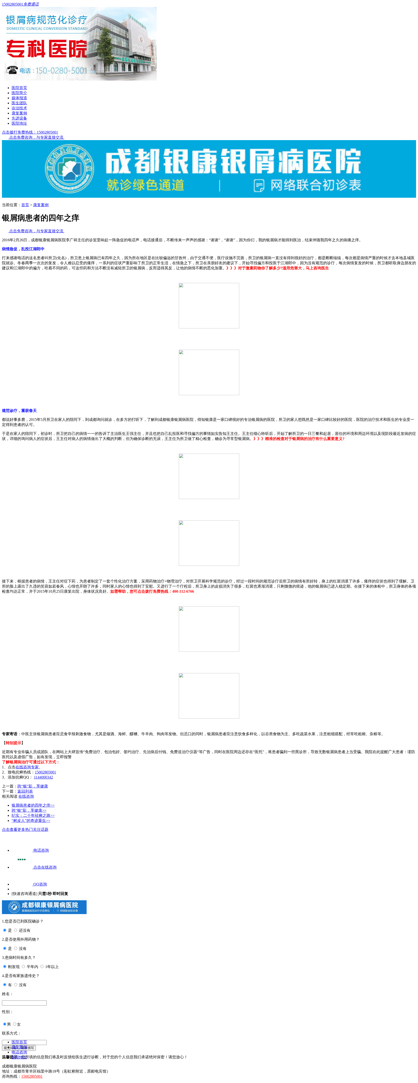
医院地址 (19, 123)
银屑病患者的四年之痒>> (33, 805)
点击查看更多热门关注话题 (25, 829)
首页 (25, 205)
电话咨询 (19, 1052)
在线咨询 (26, 796)
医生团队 (19, 103)
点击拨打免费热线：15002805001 (30, 132)
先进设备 (19, 118)
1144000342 (43, 777)
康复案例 (19, 113)
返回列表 (25, 791)
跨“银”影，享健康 (32, 786)
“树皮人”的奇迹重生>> (31, 820)
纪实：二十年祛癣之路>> (33, 815)
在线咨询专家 (27, 767)
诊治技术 (19, 108)
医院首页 (19, 88)
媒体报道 (19, 98)
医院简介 (19, 93)
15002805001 (45, 772)
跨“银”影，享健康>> (29, 810)
